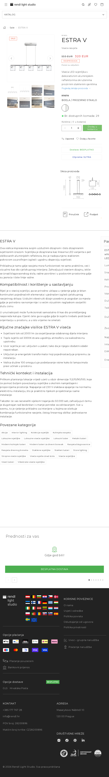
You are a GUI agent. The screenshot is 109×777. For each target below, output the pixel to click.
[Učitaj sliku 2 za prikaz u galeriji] (24, 90)
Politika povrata (73, 616)
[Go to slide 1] (89, 580)
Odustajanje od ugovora (78, 622)
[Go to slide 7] (102, 580)
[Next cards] (14, 580)
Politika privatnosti (75, 627)
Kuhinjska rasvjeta (62, 432)
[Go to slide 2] (91, 580)
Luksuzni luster (61, 438)
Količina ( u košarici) (74, 122)
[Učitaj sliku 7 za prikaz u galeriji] (37, 102)
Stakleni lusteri (61, 450)
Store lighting (80, 450)
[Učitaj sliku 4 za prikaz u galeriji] (49, 90)
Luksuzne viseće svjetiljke (37, 438)
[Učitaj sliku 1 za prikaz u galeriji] (12, 90)
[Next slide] (50, 58)
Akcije (5, 432)
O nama (68, 605)
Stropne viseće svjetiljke (14, 456)
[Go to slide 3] (93, 580)
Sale (12, 27)
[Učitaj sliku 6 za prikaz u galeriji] (24, 102)
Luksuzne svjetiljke (11, 438)
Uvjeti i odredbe (73, 611)
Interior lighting (19, 432)
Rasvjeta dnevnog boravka (15, 450)
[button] (6, 4)
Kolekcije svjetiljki (40, 432)
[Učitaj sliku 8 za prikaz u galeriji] (49, 102)
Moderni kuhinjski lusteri (14, 444)
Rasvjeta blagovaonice (78, 444)
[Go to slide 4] (96, 580)
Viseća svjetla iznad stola (42, 456)
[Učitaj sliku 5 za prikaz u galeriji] (12, 102)
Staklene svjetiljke (41, 450)
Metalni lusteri (79, 438)
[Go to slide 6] (100, 580)
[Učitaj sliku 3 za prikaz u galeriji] (37, 90)
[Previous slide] (11, 58)
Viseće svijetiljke (67, 456)
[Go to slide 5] (98, 580)
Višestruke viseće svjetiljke (31, 462)
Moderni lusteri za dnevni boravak (46, 444)
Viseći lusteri (8, 462)
